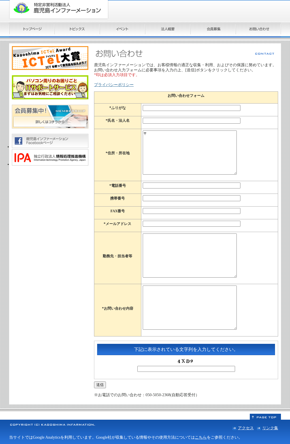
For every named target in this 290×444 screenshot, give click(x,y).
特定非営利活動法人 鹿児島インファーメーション (58, 9)
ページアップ (265, 417)
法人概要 (167, 30)
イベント (122, 30)
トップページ (31, 30)
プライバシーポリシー (114, 84)
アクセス (246, 428)
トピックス (77, 30)
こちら (201, 437)
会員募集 (213, 30)
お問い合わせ (258, 30)
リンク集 (270, 428)
